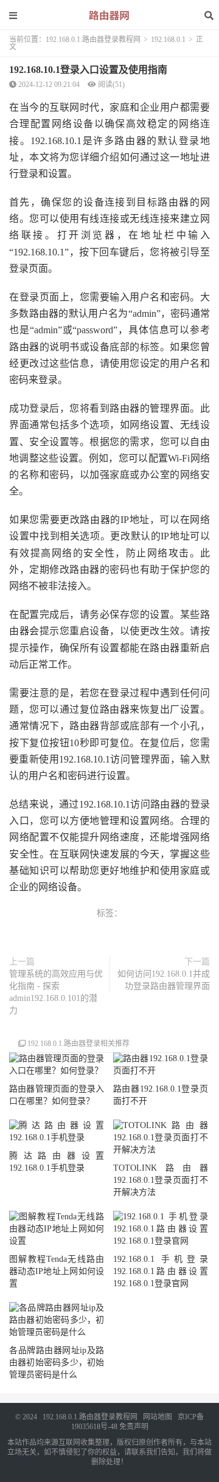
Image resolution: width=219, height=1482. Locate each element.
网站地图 (157, 1417)
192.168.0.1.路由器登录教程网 (93, 39)
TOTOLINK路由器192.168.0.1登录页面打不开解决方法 (160, 1180)
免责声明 (133, 1426)
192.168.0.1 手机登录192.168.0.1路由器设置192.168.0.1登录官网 (160, 1271)
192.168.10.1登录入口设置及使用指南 (88, 69)
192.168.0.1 (168, 39)
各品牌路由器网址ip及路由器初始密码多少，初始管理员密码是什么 (56, 1362)
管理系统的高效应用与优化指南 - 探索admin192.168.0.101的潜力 (56, 992)
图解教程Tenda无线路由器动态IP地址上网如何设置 (56, 1271)
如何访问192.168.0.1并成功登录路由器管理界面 (163, 980)
